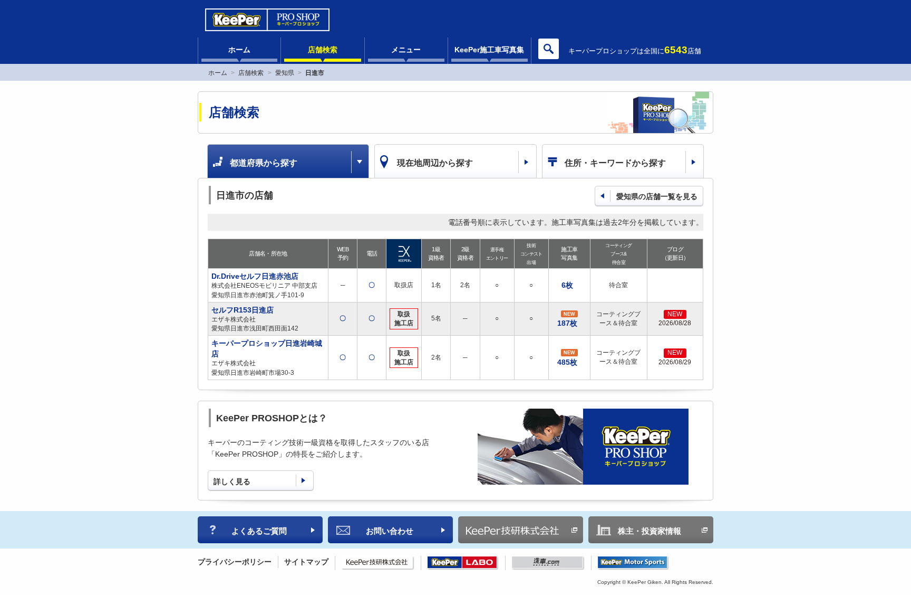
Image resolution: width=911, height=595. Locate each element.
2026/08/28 (674, 323)
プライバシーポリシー (235, 562)
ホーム (239, 49)
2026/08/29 (674, 362)
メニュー (406, 49)
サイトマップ (306, 562)
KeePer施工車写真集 (489, 49)
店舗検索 (322, 49)
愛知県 (284, 73)
